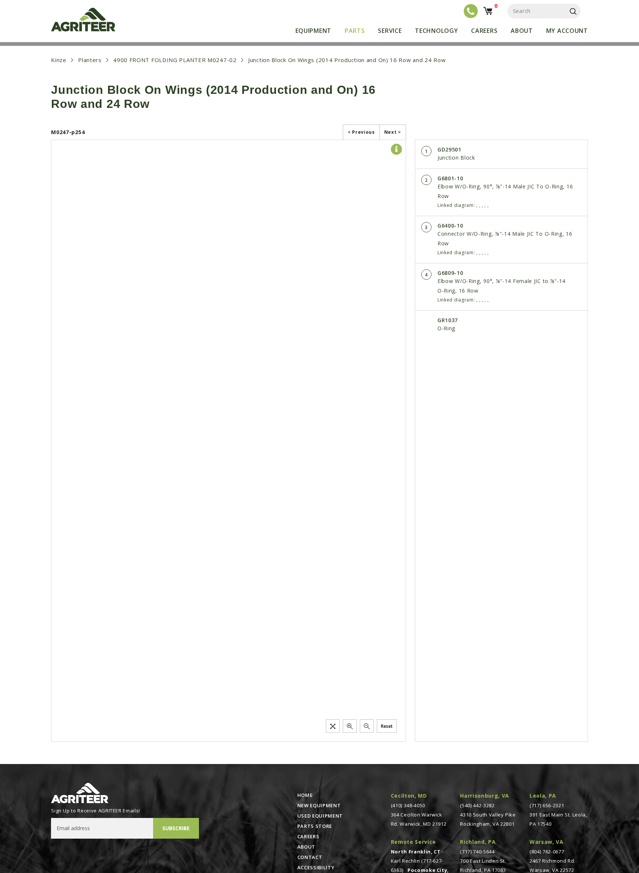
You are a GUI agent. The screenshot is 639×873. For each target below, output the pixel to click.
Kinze (59, 60)
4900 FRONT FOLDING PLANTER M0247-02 (175, 60)
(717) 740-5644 (477, 851)
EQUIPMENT (313, 31)
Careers (484, 31)
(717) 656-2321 (547, 805)
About (522, 31)
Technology (436, 31)
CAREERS (308, 836)
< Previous (361, 132)
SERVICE (390, 31)
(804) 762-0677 (547, 851)
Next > (392, 132)
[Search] (573, 11)
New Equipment (319, 805)
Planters (90, 60)
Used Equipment (320, 816)
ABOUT (306, 847)
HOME (305, 795)
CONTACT (309, 857)
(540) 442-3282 (477, 805)
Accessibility (315, 867)
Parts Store (314, 826)
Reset (387, 726)
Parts (355, 31)
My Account (567, 31)
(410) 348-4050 (408, 805)
